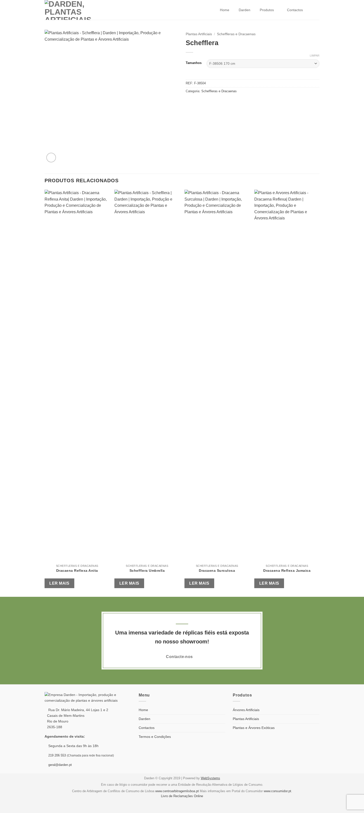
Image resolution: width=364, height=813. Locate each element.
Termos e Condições (155, 737)
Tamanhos (194, 63)
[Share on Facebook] (189, 101)
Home (224, 10)
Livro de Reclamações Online (182, 796)
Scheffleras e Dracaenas (236, 34)
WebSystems (210, 778)
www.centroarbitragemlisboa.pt (177, 791)
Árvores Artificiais (246, 710)
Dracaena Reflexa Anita (77, 570)
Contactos (295, 10)
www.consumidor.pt (277, 791)
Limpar (314, 55)
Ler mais (59, 583)
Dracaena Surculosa (217, 570)
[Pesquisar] (314, 10)
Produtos (267, 10)
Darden (244, 10)
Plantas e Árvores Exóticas (254, 728)
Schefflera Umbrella (147, 570)
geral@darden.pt (59, 765)
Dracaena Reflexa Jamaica (287, 570)
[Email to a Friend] (195, 101)
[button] (51, 157)
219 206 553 (57, 755)
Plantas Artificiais (199, 34)
